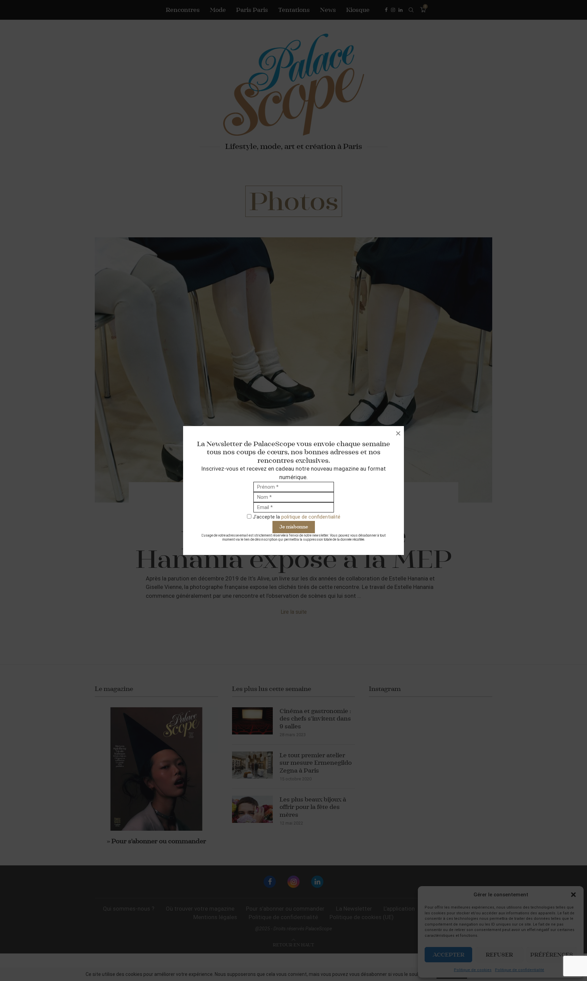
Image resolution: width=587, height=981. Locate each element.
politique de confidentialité (310, 517)
